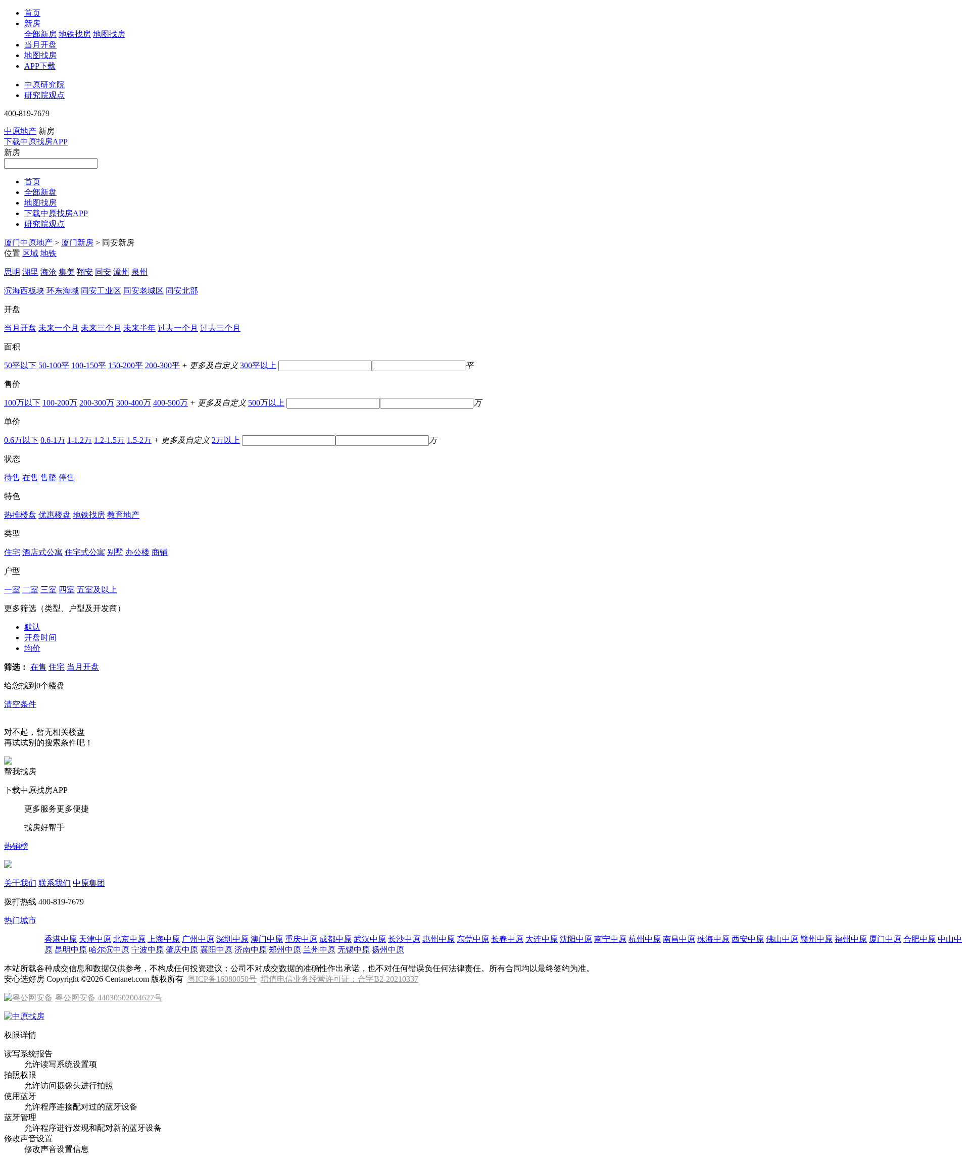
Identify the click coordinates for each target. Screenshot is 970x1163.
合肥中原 (919, 939)
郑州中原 (285, 949)
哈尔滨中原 (109, 949)
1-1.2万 (79, 440)
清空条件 (20, 704)
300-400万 (133, 402)
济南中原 (250, 949)
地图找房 (109, 34)
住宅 (12, 552)
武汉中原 (370, 939)
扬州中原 (388, 949)
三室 (48, 589)
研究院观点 (44, 95)
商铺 (160, 552)
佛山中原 (782, 939)
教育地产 (123, 515)
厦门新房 (77, 242)
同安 (103, 272)
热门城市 (20, 920)
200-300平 (162, 365)
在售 (30, 477)
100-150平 (88, 365)
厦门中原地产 (28, 242)
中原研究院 (44, 84)
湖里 (30, 272)
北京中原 (129, 939)
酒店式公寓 (42, 552)
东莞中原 (473, 939)
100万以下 (22, 402)
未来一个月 (58, 328)
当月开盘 (40, 44)
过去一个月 (178, 328)
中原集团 (89, 883)
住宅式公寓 (85, 552)
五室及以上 (97, 589)
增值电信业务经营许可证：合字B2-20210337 (339, 979)
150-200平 (125, 365)
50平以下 (20, 365)
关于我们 (20, 883)
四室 (67, 589)
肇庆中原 (182, 949)
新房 (32, 23)
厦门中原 (885, 939)
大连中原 (541, 939)
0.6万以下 (21, 440)
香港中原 (60, 939)
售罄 (48, 477)
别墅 (115, 552)
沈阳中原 (576, 939)
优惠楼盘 (54, 515)
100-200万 (59, 402)
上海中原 (164, 939)
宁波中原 (147, 949)
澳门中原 (267, 939)
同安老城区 (143, 290)
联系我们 (54, 883)
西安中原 (748, 939)
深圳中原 (232, 939)
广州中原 (198, 939)
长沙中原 (404, 939)
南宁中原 (610, 939)
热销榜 (16, 846)
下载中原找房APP (36, 141)
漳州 (121, 272)
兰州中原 (319, 949)
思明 (12, 272)
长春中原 (507, 939)
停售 (67, 477)
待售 (12, 477)
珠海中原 (713, 939)
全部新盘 (40, 192)
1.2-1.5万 (109, 440)
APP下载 (40, 66)
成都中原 (335, 939)
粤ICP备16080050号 (222, 979)
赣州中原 (816, 939)
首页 (32, 13)
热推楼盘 (20, 515)
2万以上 (226, 440)
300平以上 (258, 365)
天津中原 (95, 939)
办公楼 (137, 552)
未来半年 (139, 328)
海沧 (48, 272)
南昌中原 (679, 939)
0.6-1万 (52, 440)
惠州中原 (438, 939)
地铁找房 (75, 34)
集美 (67, 272)
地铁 (48, 253)
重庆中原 (301, 939)
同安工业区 (101, 290)
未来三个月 (101, 328)
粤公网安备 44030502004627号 (108, 997)
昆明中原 (71, 949)
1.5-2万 (139, 440)
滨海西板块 (24, 290)
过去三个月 (220, 328)
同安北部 (182, 290)
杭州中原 (644, 939)
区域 (30, 253)
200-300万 (96, 402)
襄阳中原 (216, 949)
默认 (32, 627)
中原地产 (20, 131)
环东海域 (62, 290)
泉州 (139, 272)
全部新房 (40, 34)
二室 (30, 589)
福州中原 (851, 939)
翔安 (85, 272)
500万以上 (266, 402)
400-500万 (170, 402)
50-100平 (53, 365)
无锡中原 (353, 949)
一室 (12, 589)
